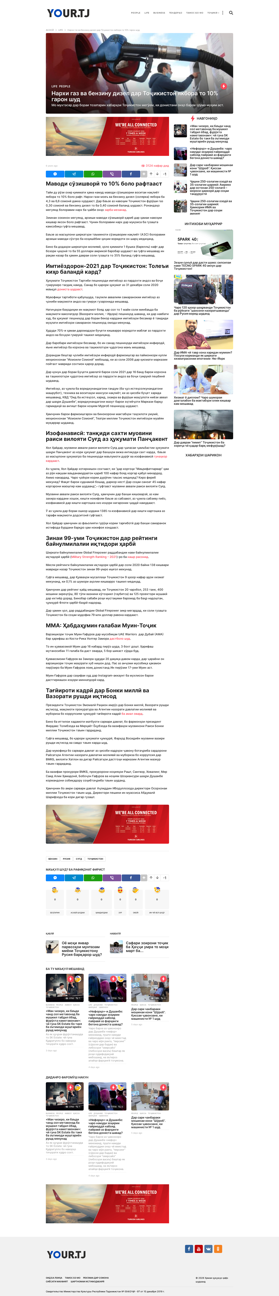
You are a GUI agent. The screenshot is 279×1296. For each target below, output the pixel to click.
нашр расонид (138, 557)
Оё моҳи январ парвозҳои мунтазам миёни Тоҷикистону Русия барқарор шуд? (82, 949)
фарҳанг (92, 1007)
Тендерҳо (175, 13)
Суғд (79, 859)
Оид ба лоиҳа (54, 1277)
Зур (120, 913)
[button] (222, 13)
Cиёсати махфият (57, 1281)
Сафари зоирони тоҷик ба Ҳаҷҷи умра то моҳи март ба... (147, 947)
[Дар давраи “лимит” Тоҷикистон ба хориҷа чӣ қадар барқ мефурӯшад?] (203, 424)
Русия (66, 859)
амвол (68, 1005)
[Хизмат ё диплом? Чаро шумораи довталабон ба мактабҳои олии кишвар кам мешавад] (203, 379)
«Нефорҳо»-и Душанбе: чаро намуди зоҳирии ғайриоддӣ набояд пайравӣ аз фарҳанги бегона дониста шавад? (105, 1018)
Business (159, 13)
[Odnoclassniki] (218, 1249)
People (135, 13)
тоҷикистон (95, 859)
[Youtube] (199, 1249)
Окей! (135, 913)
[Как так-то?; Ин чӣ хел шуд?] (121, 979)
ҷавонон (103, 1007)
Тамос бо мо (194, 13)
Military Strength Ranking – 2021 (94, 557)
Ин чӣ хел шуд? (157, 913)
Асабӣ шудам (78, 913)
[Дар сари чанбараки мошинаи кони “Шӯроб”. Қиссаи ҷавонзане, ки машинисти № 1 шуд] (150, 988)
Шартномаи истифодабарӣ (87, 1281)
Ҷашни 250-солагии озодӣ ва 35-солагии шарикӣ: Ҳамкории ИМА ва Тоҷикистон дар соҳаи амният (211, 207)
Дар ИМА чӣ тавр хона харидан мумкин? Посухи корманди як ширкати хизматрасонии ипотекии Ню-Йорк (203, 355)
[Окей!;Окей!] (78, 979)
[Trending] (224, 86)
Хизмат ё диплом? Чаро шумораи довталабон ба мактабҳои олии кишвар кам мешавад (202, 400)
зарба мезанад (115, 209)
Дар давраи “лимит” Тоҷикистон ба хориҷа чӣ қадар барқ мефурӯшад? (199, 444)
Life (147, 13)
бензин (52, 859)
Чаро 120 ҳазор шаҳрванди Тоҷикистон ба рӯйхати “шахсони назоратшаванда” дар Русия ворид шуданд (202, 310)
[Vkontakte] (208, 1249)
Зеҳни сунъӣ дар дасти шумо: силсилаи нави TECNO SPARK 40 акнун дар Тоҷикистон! (202, 265)
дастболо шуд (120, 638)
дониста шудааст (69, 289)
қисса (76, 1005)
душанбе (98, 1005)
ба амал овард (132, 713)
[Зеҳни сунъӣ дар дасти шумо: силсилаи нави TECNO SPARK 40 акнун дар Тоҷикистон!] (203, 244)
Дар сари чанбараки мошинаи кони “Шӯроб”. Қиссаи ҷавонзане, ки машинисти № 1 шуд (148, 1013)
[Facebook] (189, 1249)
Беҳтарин (55, 913)
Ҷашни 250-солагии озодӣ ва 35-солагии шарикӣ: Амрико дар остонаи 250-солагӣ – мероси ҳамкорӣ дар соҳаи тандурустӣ (211, 188)
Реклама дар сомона (96, 1277)
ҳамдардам (102, 913)
